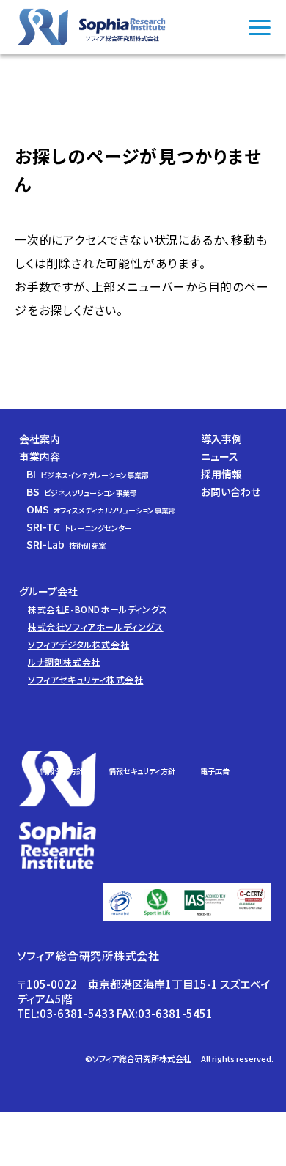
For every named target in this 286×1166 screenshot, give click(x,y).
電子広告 (215, 770)
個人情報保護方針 (54, 770)
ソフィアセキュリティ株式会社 (85, 679)
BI (87, 474)
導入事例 (221, 438)
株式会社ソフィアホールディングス (96, 626)
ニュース (219, 456)
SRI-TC (79, 526)
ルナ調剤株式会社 (64, 662)
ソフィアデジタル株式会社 (78, 644)
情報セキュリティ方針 (142, 770)
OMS (101, 509)
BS (81, 491)
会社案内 (39, 438)
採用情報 (221, 474)
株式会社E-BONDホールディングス (98, 609)
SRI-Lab (66, 544)
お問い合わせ (230, 491)
